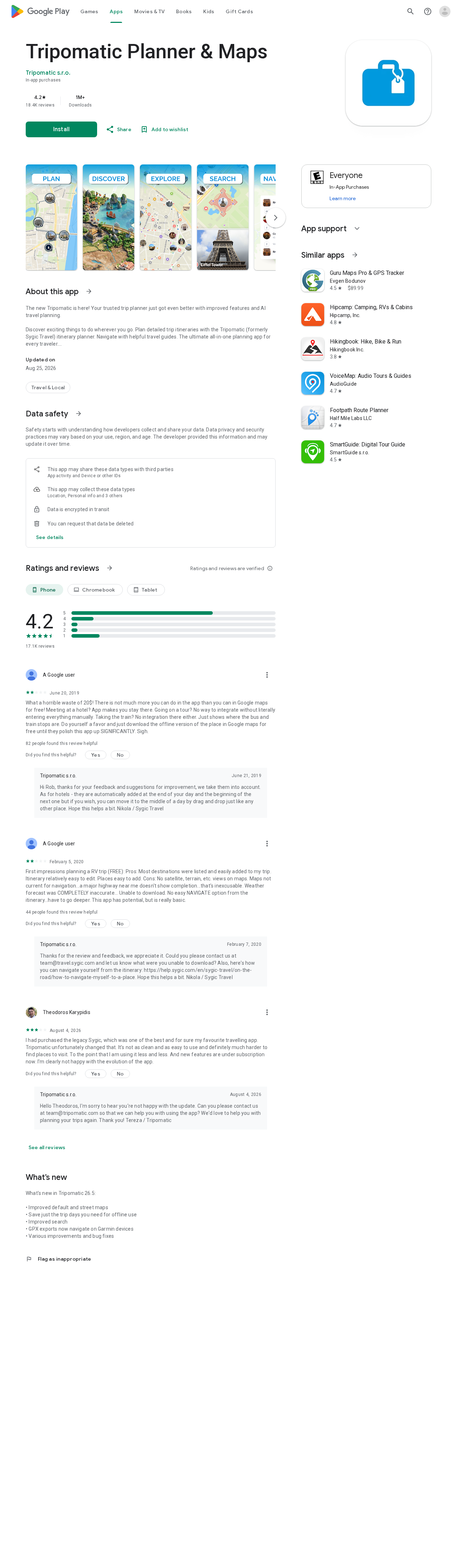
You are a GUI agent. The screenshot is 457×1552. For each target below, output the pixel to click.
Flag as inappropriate (58, 1259)
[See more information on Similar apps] (354, 254)
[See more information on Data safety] (78, 413)
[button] (51, 217)
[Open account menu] (444, 11)
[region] (168, 101)
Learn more (343, 198)
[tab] (89, 11)
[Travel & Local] (48, 387)
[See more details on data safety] (50, 537)
